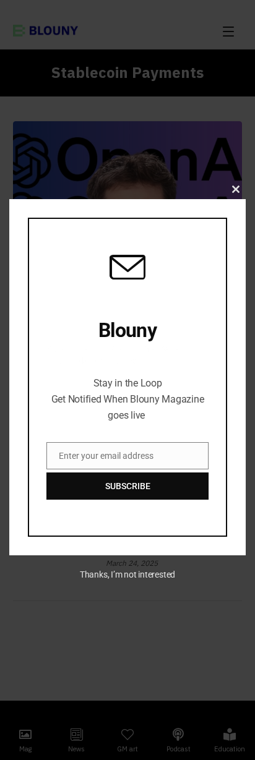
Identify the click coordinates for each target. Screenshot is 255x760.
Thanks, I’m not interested (127, 574)
